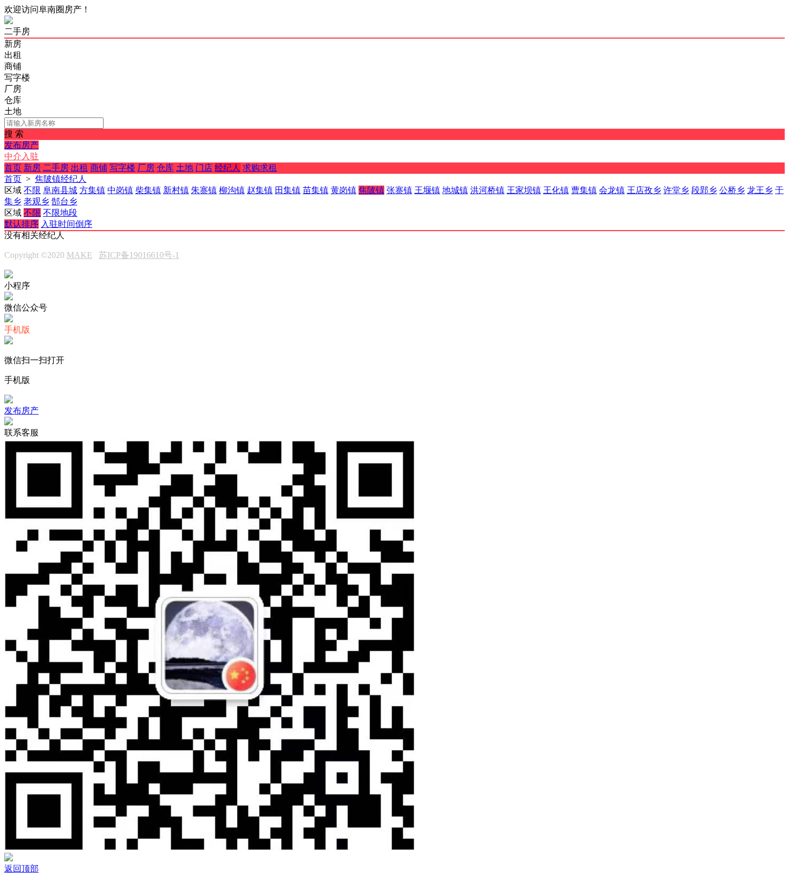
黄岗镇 (343, 190)
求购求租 (260, 167)
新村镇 (176, 190)
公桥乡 (732, 190)
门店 (204, 167)
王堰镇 (427, 190)
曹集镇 (584, 190)
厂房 (146, 167)
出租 (79, 167)
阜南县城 (60, 190)
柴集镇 (148, 190)
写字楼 (122, 167)
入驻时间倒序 (66, 223)
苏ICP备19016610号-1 (139, 255)
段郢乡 (704, 190)
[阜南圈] (8, 21)
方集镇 (92, 190)
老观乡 (36, 201)
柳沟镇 (232, 190)
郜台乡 (64, 201)
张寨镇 (399, 190)
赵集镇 (260, 190)
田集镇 (288, 190)
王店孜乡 (644, 190)
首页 (12, 167)
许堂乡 (676, 190)
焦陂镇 (371, 190)
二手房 (56, 167)
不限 (32, 190)
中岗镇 (120, 190)
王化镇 (556, 190)
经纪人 (227, 167)
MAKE (79, 255)
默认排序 (21, 223)
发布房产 (21, 145)
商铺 (98, 167)
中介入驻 (21, 156)
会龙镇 (612, 190)
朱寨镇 (204, 190)
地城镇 (455, 190)
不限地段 (60, 212)
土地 (184, 167)
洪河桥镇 (487, 190)
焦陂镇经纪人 (60, 178)
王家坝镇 (524, 190)
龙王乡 (760, 190)
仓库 (165, 167)
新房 (32, 167)
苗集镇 (315, 190)
